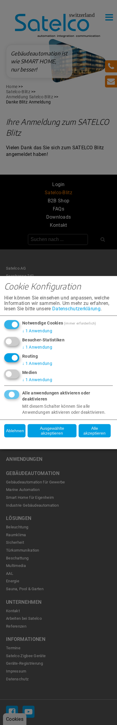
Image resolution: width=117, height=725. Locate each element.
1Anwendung (37, 330)
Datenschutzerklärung (76, 309)
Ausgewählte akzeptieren (52, 430)
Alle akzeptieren (94, 430)
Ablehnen (15, 430)
